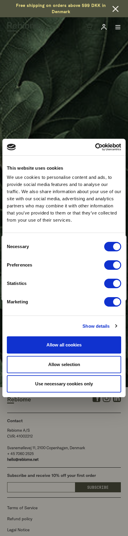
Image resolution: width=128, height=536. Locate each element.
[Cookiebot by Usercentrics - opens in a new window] (95, 147)
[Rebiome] (24, 26)
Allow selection (64, 364)
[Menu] (118, 27)
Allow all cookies (64, 344)
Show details (96, 326)
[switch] (112, 265)
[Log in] (104, 27)
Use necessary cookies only (64, 383)
